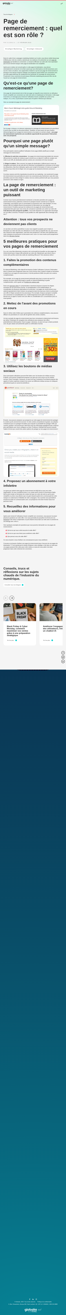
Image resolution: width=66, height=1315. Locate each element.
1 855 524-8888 (53, 1304)
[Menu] (62, 4)
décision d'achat (14, 236)
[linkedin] (33, 1299)
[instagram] (36, 1299)
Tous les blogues (8, 14)
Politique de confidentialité (44, 1301)
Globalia (18, 1301)
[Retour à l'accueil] (8, 3)
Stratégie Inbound (34, 49)
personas (6, 519)
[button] (11, 598)
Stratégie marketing (13, 49)
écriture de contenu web (31, 282)
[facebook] (29, 1299)
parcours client (14, 286)
